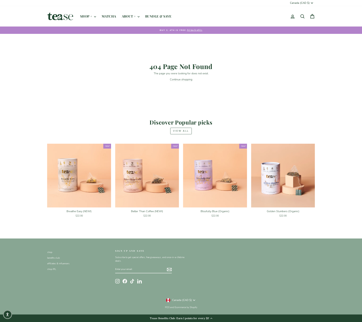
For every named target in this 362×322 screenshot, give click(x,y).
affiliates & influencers (58, 263)
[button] (7, 314)
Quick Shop (79, 203)
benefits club (53, 257)
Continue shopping (181, 79)
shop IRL (51, 269)
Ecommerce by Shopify (186, 307)
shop (49, 252)
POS (167, 307)
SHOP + (86, 16)
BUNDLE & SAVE (158, 16)
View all (181, 130)
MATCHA (109, 16)
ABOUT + (129, 16)
